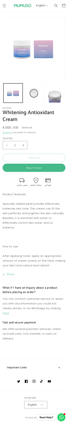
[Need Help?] (61, 417)
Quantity (8, 138)
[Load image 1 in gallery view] (13, 93)
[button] (4, 5)
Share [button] (10, 274)
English (40, 5)
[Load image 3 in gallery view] (54, 93)
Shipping (7, 132)
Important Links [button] (17, 367)
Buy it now (34, 168)
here (6, 313)
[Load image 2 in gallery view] (34, 93)
